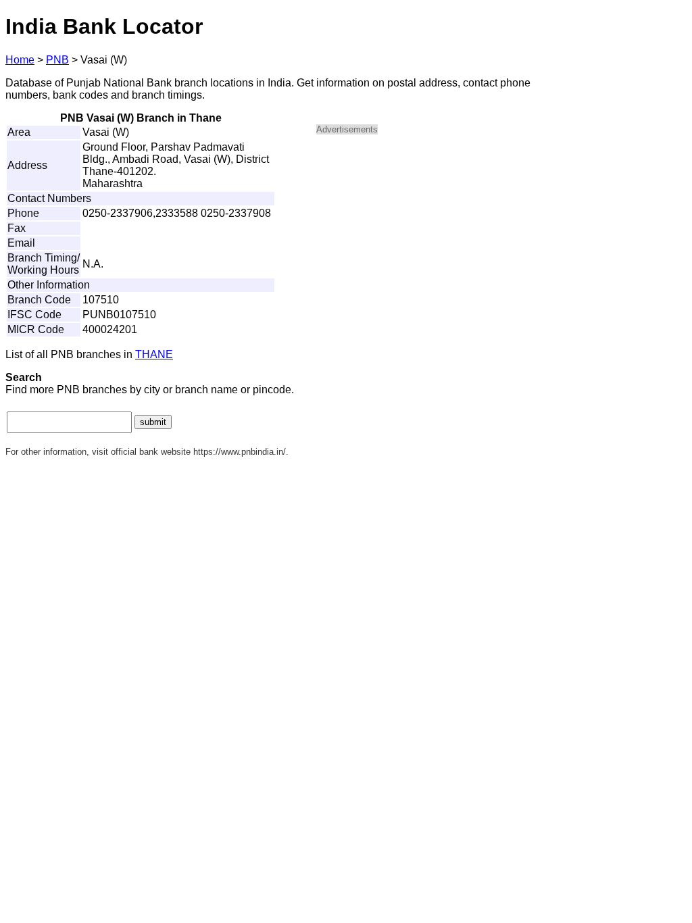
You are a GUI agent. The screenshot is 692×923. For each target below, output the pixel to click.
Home (19, 60)
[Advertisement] (431, 240)
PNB (57, 60)
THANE (154, 354)
